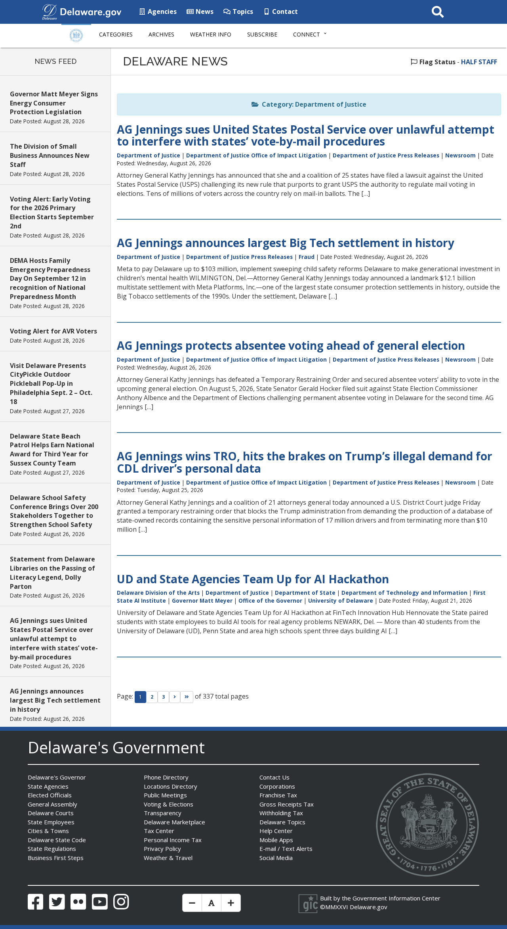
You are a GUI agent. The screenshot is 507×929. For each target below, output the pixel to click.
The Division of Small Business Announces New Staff (50, 155)
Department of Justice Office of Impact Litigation (256, 155)
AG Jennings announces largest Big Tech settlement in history (55, 700)
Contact (284, 11)
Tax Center (159, 831)
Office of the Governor (270, 600)
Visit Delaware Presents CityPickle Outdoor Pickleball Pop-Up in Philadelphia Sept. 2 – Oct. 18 (51, 383)
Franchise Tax (278, 795)
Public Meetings (165, 795)
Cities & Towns (48, 831)
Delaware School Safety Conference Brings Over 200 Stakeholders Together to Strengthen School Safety (54, 511)
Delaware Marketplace (174, 822)
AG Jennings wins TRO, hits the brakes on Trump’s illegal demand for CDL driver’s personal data (304, 462)
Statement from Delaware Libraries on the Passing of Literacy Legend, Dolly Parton (52, 573)
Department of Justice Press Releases (386, 155)
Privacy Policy (162, 848)
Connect (306, 34)
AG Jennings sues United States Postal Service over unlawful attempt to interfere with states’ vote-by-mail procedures (54, 638)
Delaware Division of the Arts (158, 592)
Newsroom (460, 155)
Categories (116, 34)
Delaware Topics (282, 822)
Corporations (277, 786)
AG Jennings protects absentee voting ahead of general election (291, 345)
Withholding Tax (281, 813)
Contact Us (274, 777)
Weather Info (210, 34)
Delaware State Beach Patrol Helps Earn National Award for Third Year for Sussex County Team (52, 450)
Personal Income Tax (173, 840)
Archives (161, 34)
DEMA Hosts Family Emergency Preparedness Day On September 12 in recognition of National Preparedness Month (50, 278)
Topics (242, 11)
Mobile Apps (276, 840)
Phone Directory (166, 777)
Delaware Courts (51, 813)
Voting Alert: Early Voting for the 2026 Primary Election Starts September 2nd (52, 213)
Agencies (161, 11)
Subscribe (262, 34)
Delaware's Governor (57, 777)
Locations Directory (170, 786)
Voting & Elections (168, 804)
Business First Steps (56, 858)
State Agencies (48, 786)
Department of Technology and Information (404, 592)
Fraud (306, 257)
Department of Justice (148, 155)
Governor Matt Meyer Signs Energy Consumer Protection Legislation (54, 103)
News (203, 11)
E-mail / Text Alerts (286, 848)
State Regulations (52, 848)
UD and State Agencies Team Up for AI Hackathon (253, 578)
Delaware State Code (57, 840)
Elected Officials (50, 795)
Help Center (276, 831)
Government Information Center (396, 898)
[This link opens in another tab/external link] (49, 11)
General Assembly (52, 804)
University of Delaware (340, 600)
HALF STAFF (479, 61)
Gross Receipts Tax (286, 804)
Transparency (162, 813)
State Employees (51, 822)
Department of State (305, 592)
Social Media (276, 858)
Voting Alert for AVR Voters (53, 331)
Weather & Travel (168, 858)
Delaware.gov (368, 907)
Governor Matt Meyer (202, 600)
